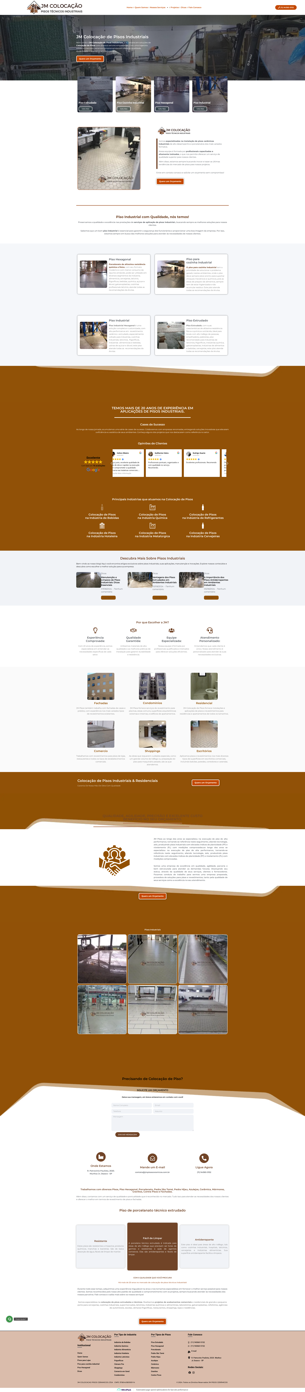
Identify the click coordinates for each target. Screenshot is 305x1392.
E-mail (193, 1351)
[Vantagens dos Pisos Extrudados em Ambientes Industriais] (140, 580)
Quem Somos (141, 7)
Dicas (183, 7)
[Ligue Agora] (204, 1158)
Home (130, 7)
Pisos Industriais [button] (153, 930)
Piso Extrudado (197, 320)
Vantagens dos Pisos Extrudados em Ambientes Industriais (164, 580)
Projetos (175, 7)
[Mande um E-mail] (152, 1158)
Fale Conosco (194, 7)
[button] (227, 464)
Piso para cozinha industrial (199, 260)
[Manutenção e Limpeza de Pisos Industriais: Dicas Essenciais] (88, 580)
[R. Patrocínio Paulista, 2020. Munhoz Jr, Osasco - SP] (189, 1357)
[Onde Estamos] (101, 1157)
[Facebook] (189, 1372)
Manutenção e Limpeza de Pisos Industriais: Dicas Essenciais (110, 581)
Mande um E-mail (152, 1167)
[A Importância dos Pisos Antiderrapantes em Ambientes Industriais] (191, 580)
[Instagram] (193, 1372)
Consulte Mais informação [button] (164, 473)
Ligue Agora (204, 1167)
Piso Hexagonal (120, 259)
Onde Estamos (101, 1166)
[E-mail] (189, 1352)
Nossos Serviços (157, 7)
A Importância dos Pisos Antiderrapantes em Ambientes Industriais (216, 581)
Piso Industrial (119, 320)
